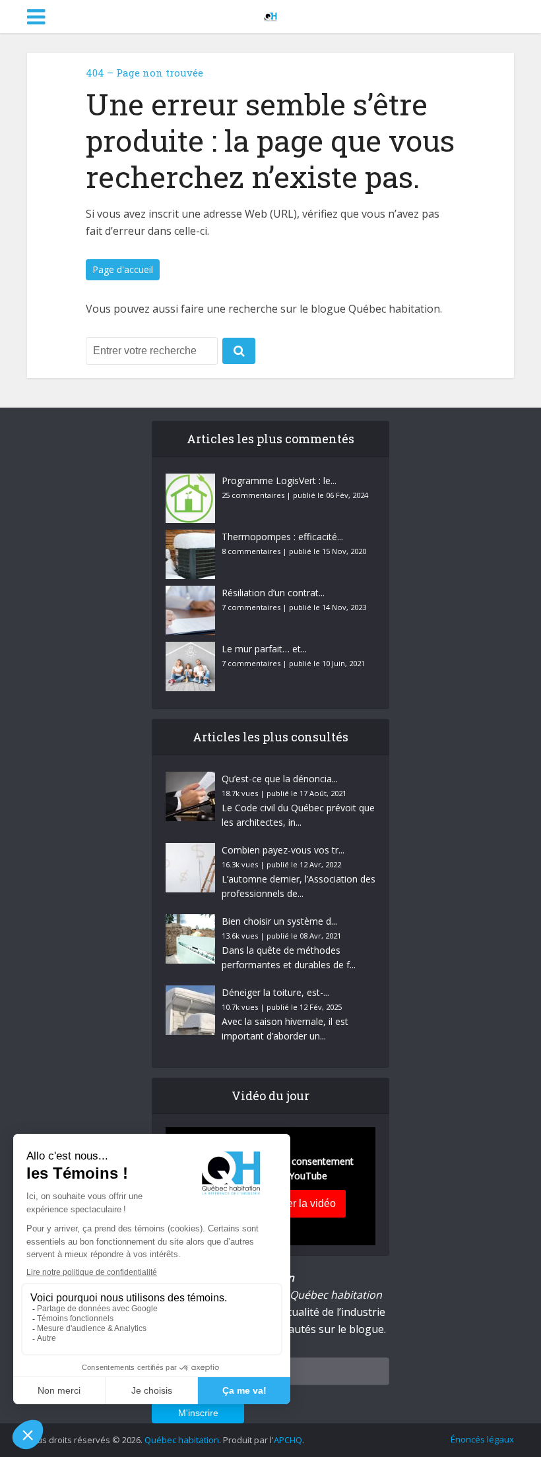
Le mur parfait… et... (264, 648)
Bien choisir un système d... (279, 921)
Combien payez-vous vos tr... (283, 850)
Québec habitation (181, 1440)
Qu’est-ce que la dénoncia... (280, 778)
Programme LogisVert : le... (279, 480)
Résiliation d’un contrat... (273, 592)
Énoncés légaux (482, 1439)
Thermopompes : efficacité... (282, 536)
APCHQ (288, 1440)
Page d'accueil (122, 269)
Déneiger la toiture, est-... (275, 992)
